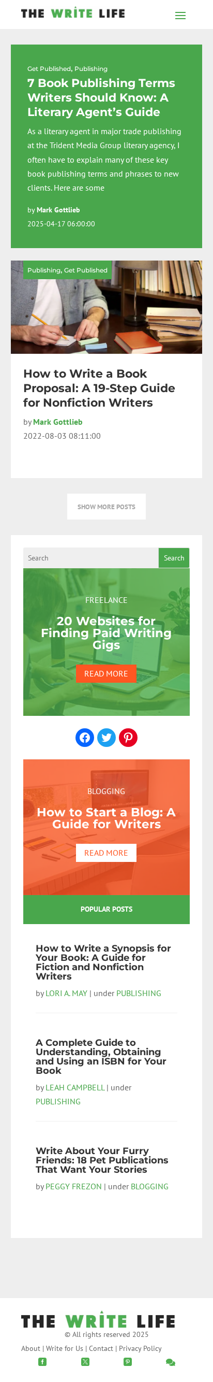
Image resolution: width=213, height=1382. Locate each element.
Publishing (91, 69)
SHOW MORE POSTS (106, 506)
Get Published (49, 69)
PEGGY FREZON (73, 1186)
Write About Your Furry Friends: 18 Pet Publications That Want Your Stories (102, 1160)
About (30, 1348)
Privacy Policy (140, 1348)
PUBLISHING (138, 993)
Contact (101, 1348)
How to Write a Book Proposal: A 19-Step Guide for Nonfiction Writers (99, 388)
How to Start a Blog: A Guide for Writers (106, 818)
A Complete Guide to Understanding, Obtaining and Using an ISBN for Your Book (101, 1056)
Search (174, 558)
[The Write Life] (73, 14)
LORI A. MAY (66, 993)
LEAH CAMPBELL (74, 1087)
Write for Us (64, 1348)
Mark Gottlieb (58, 209)
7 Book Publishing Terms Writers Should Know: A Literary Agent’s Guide (101, 97)
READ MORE (106, 673)
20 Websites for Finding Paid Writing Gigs (106, 633)
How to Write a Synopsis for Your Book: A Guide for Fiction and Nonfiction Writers (103, 962)
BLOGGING (150, 1186)
